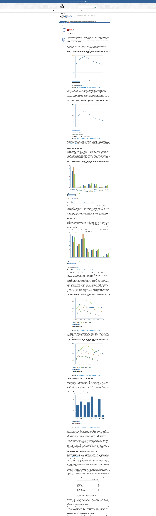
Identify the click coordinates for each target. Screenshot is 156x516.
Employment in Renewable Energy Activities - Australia (88, 87)
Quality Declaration (69, 16)
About (100, 10)
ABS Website (85, 1)
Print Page (66, 22)
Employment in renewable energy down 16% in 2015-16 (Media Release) (64, 39)
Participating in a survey (85, 10)
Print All (71, 22)
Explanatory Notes (73, 143)
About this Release (63, 34)
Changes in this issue (64, 31)
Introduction (64, 28)
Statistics (55, 10)
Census (70, 10)
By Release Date (62, 13)
